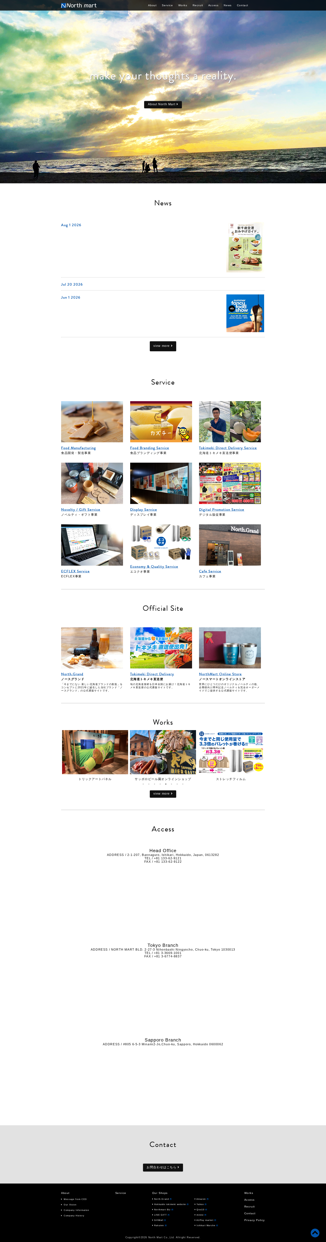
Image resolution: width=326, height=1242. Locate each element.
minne (200, 1215)
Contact (242, 5)
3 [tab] (154, 784)
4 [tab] (160, 784)
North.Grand (161, 1199)
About (152, 5)
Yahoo (200, 1204)
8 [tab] (183, 784)
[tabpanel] (95, 755)
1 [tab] (143, 784)
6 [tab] (171, 784)
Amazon (201, 1199)
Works (182, 5)
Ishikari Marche (206, 1225)
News (227, 5)
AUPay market (205, 1220)
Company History (73, 1215)
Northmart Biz (162, 1209)
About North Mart (162, 104)
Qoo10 (200, 1209)
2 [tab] (149, 784)
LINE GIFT (160, 1215)
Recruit (198, 5)
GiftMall (158, 1220)
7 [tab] (177, 784)
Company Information (76, 1210)
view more (162, 345)
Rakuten (159, 1225)
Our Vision (69, 1205)
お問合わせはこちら (162, 1167)
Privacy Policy (254, 1220)
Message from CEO (75, 1199)
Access (213, 5)
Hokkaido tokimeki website (170, 1204)
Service (167, 5)
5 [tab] (166, 784)
